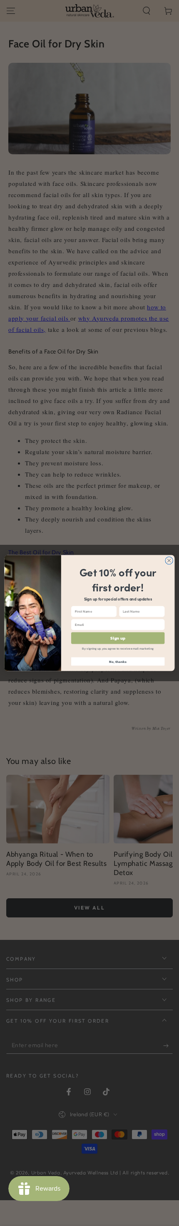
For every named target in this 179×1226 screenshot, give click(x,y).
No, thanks (117, 661)
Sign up (117, 638)
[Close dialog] (169, 560)
